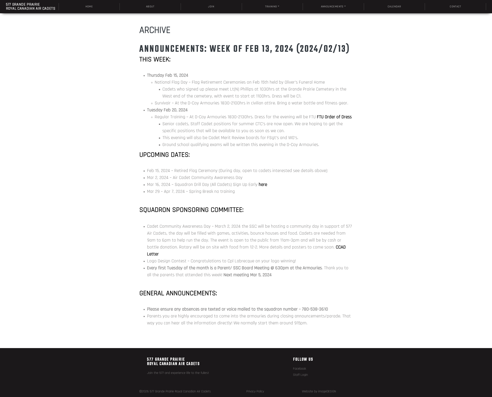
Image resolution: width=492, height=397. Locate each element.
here (263, 184)
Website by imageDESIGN (319, 391)
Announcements (332, 6)
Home (89, 6)
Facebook (299, 368)
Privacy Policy (255, 391)
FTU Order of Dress (334, 117)
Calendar (394, 6)
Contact (455, 6)
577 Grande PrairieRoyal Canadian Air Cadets (31, 6)
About (150, 6)
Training (271, 6)
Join (211, 6)
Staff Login (300, 375)
